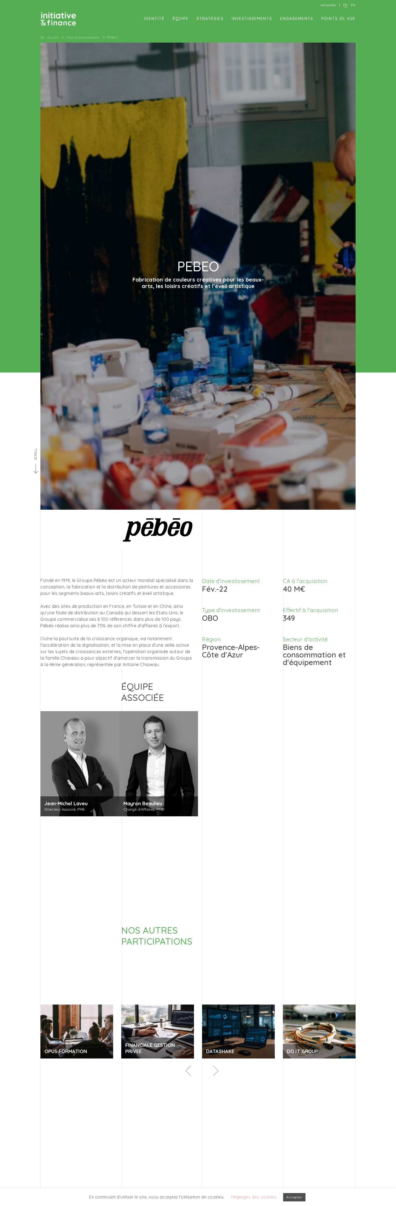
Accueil (53, 37)
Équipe (181, 18)
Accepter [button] (294, 1197)
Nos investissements (83, 37)
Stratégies (210, 18)
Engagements (296, 18)
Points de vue (338, 18)
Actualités (328, 5)
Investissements (252, 18)
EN (353, 5)
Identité (154, 18)
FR (345, 5)
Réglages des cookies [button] (253, 1197)
